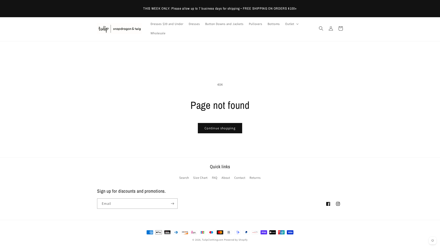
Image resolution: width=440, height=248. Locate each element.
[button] (291, 24)
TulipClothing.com (212, 239)
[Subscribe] (172, 203)
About (226, 177)
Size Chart (200, 177)
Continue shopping (220, 128)
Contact (239, 177)
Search (184, 177)
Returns (255, 177)
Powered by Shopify (236, 239)
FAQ (214, 177)
